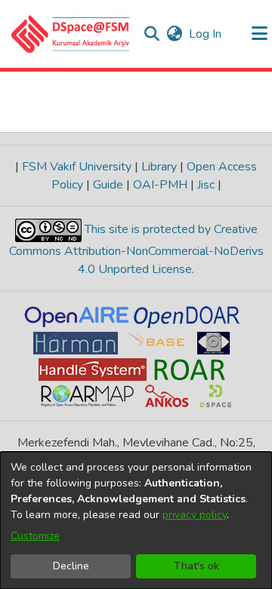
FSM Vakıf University (76, 166)
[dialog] (136, 520)
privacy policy (194, 515)
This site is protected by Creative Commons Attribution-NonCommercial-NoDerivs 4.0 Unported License (136, 249)
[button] (70, 34)
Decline (71, 566)
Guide (108, 184)
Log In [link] (206, 34)
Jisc (206, 184)
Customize (35, 536)
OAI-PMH (160, 184)
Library (159, 166)
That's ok (196, 566)
